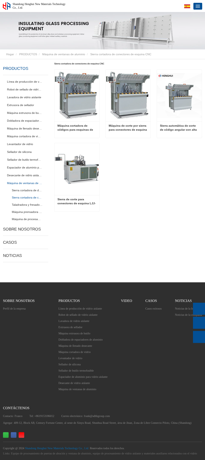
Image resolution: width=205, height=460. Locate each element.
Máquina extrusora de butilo (24, 112)
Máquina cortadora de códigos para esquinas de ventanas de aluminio (75, 128)
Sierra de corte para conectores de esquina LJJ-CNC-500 (76, 201)
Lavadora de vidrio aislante (24, 97)
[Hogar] (6, 6)
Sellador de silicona (19, 151)
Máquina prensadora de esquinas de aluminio (27, 211)
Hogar (9, 54)
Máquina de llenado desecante (24, 128)
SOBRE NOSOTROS (22, 229)
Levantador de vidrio (20, 144)
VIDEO (126, 301)
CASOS (10, 242)
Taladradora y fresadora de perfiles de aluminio (27, 204)
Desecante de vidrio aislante (24, 175)
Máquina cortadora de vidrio (24, 136)
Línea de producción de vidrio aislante (24, 81)
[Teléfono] (199, 309)
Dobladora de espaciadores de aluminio (24, 120)
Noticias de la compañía (188, 314)
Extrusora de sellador (20, 105)
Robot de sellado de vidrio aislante (24, 89)
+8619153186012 (44, 416)
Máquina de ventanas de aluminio (63, 54)
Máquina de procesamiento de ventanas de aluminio (27, 219)
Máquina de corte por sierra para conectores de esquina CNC (128, 128)
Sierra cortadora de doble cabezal (27, 190)
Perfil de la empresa (14, 308)
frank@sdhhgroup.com (97, 416)
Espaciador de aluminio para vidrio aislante (24, 167)
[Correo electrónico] (199, 323)
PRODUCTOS (28, 54)
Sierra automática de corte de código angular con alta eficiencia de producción (179, 128)
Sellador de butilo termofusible (24, 159)
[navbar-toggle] (197, 6)
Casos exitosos (153, 308)
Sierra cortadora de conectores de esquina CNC (27, 197)
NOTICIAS (12, 255)
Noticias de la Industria (188, 308)
